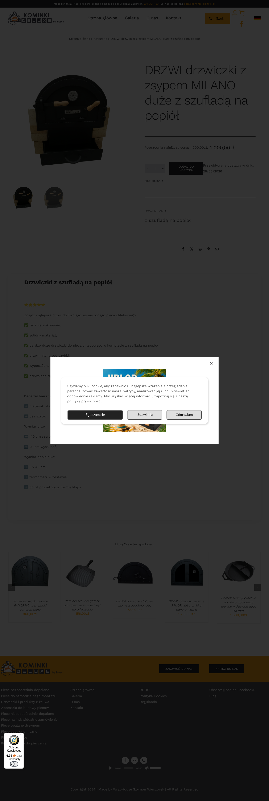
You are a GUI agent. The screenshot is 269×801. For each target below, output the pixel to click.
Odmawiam (184, 415)
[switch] (14, 764)
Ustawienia (144, 415)
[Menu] (21, 735)
